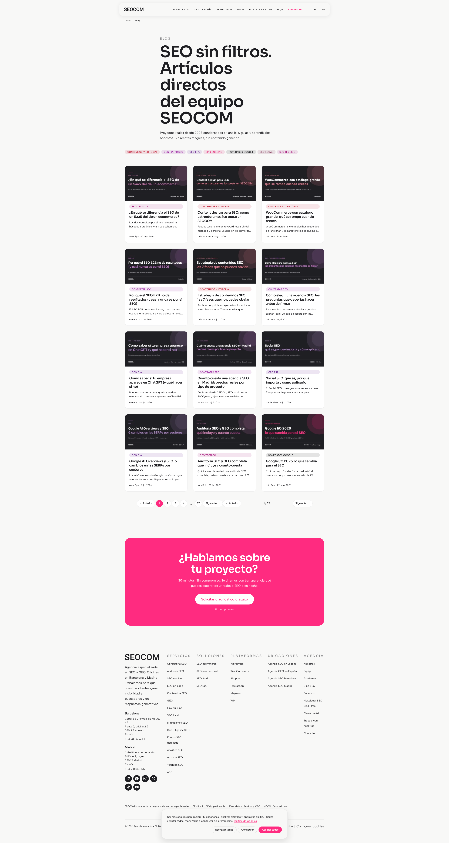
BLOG (240, 9)
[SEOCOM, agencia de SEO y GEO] (133, 9)
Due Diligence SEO (178, 730)
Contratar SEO (173, 152)
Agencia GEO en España (282, 671)
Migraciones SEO (177, 722)
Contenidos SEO (177, 693)
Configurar (247, 829)
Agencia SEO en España (282, 663)
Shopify (235, 678)
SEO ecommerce (206, 663)
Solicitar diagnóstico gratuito (224, 599)
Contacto (309, 733)
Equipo (308, 671)
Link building (214, 152)
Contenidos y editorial (142, 152)
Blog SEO (309, 685)
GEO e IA (194, 152)
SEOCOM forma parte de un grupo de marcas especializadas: (157, 806)
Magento (235, 693)
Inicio (128, 20)
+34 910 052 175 (135, 769)
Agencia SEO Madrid (280, 685)
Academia (310, 678)
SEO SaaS (202, 678)
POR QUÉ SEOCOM (260, 9)
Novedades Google (241, 152)
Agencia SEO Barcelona (282, 678)
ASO (170, 772)
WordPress (236, 663)
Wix (232, 700)
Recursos (309, 693)
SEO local (266, 152)
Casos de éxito (312, 713)
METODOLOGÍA (202, 9)
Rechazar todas (224, 829)
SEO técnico (287, 152)
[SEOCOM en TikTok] (128, 787)
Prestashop (237, 685)
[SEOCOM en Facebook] (136, 778)
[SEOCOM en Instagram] (145, 778)
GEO (170, 700)
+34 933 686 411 (135, 739)
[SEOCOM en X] (153, 778)
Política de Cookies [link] (245, 820)
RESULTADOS (225, 9)
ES (315, 9)
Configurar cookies (310, 826)
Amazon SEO (175, 757)
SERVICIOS (179, 9)
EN (323, 9)
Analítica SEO (175, 750)
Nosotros (309, 663)
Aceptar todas (270, 829)
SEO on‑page (175, 685)
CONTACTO (295, 9)
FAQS (280, 9)
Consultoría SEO (177, 663)
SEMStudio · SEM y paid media (209, 806)
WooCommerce (239, 671)
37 (198, 503)
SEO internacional (206, 671)
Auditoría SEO (175, 671)
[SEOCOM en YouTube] (136, 787)
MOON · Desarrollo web (276, 806)
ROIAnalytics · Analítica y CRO (244, 806)
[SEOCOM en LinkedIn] (128, 778)
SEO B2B (201, 685)
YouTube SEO (175, 764)
